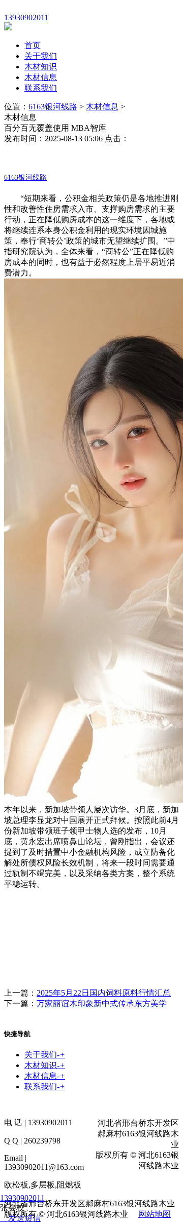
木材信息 (40, 77)
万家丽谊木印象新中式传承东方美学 (102, 1003)
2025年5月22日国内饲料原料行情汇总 (104, 993)
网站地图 (154, 1214)
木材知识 (40, 66)
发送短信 (24, 1218)
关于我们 (40, 56)
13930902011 (22, 1198)
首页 (32, 45)
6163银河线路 (52, 106)
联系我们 (40, 88)
